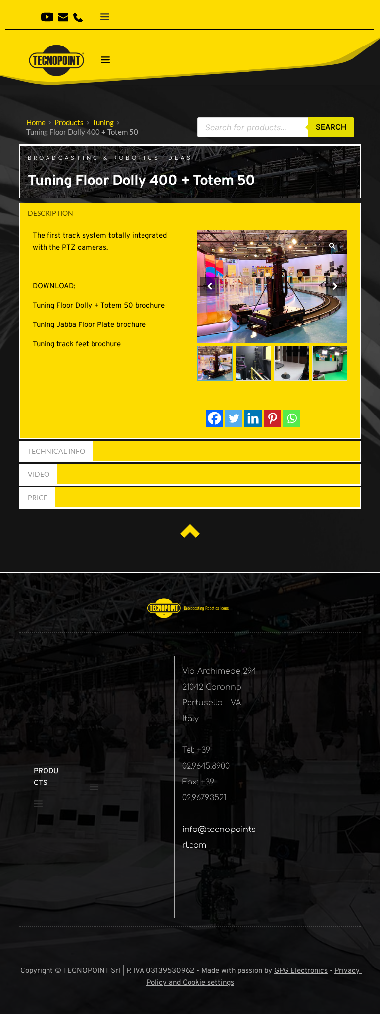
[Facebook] (214, 418)
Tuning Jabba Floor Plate (73, 325)
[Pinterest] (272, 418)
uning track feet (63, 344)
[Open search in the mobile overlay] (275, 127)
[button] (335, 286)
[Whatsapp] (291, 418)
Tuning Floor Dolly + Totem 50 (84, 306)
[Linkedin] (253, 418)
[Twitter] (233, 418)
